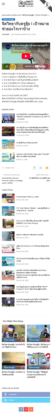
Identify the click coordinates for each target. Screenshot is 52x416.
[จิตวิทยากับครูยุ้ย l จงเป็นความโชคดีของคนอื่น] (13, 360)
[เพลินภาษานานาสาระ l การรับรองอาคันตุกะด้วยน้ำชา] (8, 248)
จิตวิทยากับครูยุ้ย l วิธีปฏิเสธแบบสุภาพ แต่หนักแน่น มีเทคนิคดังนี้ (37, 374)
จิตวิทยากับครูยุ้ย (8, 19)
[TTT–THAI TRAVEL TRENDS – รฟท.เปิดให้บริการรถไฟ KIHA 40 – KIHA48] (8, 211)
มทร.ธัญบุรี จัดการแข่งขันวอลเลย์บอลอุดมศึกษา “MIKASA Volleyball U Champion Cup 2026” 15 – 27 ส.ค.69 (33, 116)
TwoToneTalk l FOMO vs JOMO (27, 197)
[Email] (46, 167)
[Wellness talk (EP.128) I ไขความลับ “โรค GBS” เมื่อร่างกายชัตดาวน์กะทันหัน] (8, 157)
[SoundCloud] (31, 409)
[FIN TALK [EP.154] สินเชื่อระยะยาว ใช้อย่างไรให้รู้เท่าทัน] (8, 261)
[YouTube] (26, 409)
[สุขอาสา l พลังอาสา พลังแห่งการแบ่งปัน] (8, 236)
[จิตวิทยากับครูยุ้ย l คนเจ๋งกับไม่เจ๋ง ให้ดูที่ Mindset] (13, 333)
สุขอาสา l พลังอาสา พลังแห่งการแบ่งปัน (29, 235)
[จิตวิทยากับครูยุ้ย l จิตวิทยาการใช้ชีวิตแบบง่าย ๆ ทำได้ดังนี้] (38, 333)
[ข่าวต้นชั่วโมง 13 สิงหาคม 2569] (8, 144)
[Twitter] (40, 167)
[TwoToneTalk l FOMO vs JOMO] (8, 198)
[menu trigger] (4, 4)
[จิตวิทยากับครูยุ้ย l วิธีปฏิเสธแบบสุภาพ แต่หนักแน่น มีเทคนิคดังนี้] (38, 360)
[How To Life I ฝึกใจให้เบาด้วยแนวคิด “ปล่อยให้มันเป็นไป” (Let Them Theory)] (8, 223)
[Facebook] (34, 167)
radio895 (5, 34)
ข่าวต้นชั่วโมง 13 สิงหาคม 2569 (26, 143)
